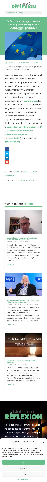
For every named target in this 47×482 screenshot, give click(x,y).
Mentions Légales (22, 479)
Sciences (18, 172)
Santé (20, 242)
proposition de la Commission (21, 127)
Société (35, 63)
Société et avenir (23, 63)
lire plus (10, 264)
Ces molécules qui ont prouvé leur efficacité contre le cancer (22, 239)
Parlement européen (25, 180)
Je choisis (23, 474)
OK (23, 462)
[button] (44, 442)
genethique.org (12, 141)
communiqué (30, 101)
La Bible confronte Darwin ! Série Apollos (21, 361)
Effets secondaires (31, 304)
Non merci (23, 468)
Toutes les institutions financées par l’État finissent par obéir (23, 301)
